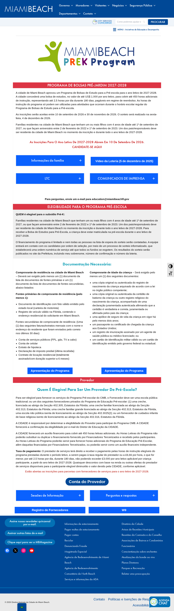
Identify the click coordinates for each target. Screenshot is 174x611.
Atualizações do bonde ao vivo (138, 557)
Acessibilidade (143, 605)
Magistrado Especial (76, 551)
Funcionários (128, 546)
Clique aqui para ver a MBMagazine (29, 542)
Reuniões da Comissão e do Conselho (142, 534)
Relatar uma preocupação (136, 573)
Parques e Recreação (133, 568)
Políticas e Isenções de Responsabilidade (138, 599)
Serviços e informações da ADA (81, 579)
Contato (99, 599)
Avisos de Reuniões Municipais (138, 529)
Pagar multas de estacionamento (82, 529)
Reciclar (69, 540)
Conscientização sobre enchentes (139, 551)
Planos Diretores (130, 562)
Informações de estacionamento (81, 523)
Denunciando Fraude (76, 546)
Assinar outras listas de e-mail (25, 533)
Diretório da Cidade (132, 523)
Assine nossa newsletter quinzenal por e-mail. (30, 522)
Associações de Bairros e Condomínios (142, 540)
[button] (71, 5)
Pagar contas (72, 534)
